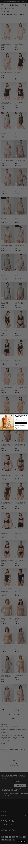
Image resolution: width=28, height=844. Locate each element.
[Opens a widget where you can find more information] (22, 841)
